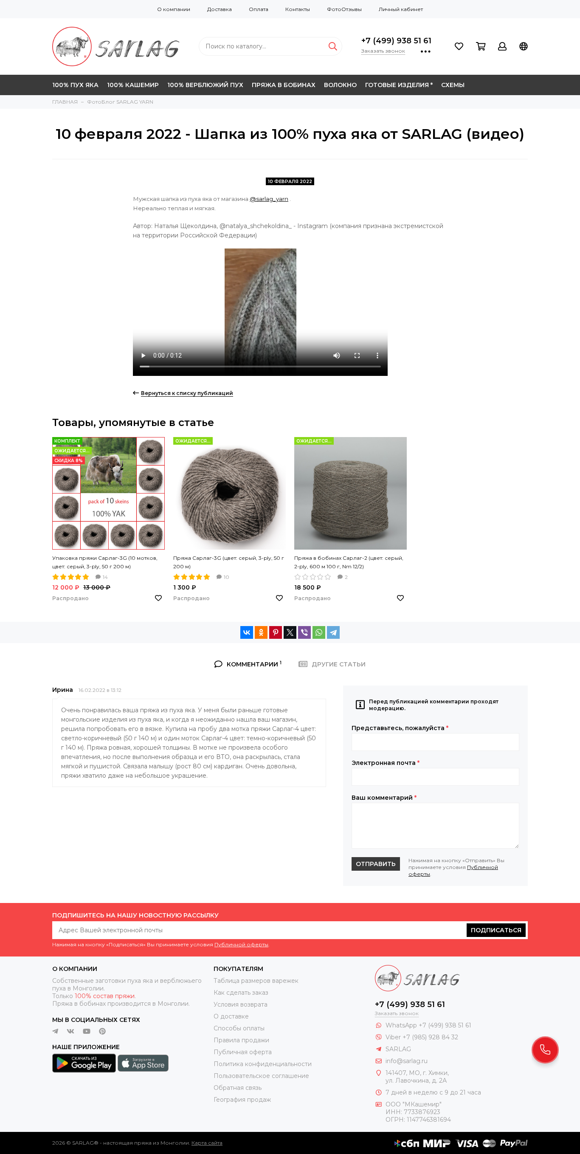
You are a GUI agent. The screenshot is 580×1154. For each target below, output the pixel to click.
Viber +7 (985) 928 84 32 (422, 1037)
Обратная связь (238, 1088)
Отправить (376, 864)
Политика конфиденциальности (263, 1064)
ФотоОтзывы (344, 9)
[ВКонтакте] (246, 632)
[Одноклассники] (261, 632)
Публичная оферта (243, 1052)
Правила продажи (241, 1040)
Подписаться (496, 930)
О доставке (231, 1016)
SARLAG (398, 1049)
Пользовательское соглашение (261, 1076)
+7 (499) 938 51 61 (396, 40)
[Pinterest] (275, 632)
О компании (173, 9)
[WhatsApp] (319, 632)
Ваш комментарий (384, 797)
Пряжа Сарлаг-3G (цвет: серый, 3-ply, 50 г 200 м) (228, 562)
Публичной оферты (241, 944)
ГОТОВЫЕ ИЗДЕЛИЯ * (399, 85)
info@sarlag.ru (407, 1061)
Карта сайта (206, 1143)
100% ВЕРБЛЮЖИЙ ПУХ (205, 85)
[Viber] (304, 632)
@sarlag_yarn (269, 198)
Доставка (219, 9)
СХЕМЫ (453, 85)
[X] (290, 632)
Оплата (258, 9)
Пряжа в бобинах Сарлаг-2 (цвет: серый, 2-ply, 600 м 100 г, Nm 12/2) (348, 562)
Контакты (297, 9)
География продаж (242, 1099)
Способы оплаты (239, 1028)
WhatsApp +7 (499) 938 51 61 (428, 1025)
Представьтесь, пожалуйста (400, 728)
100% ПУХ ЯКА (75, 85)
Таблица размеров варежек (256, 981)
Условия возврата (240, 1004)
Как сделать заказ (241, 992)
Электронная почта (386, 762)
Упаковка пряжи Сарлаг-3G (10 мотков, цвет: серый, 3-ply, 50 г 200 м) (105, 562)
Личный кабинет (401, 9)
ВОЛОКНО (340, 85)
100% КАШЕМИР (133, 85)
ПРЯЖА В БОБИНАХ (283, 85)
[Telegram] (333, 632)
